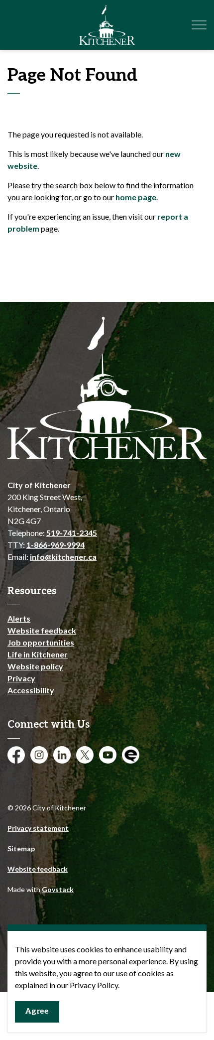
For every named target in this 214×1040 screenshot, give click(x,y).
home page (135, 197)
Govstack (58, 889)
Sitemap (21, 848)
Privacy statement (38, 828)
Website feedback (41, 630)
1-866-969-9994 (55, 544)
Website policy (35, 666)
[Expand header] (199, 25)
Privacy (21, 678)
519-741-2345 (71, 532)
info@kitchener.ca (63, 556)
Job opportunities (40, 642)
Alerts (18, 618)
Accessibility (30, 690)
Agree (37, 1011)
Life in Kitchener (37, 654)
